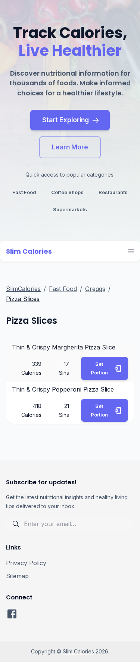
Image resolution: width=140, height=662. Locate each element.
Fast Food (63, 288)
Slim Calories (78, 651)
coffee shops (67, 192)
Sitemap (17, 576)
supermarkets (70, 209)
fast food (24, 192)
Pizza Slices (23, 299)
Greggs (95, 288)
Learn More (70, 147)
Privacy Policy (26, 563)
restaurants (113, 192)
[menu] (131, 251)
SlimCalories (23, 288)
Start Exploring (65, 120)
